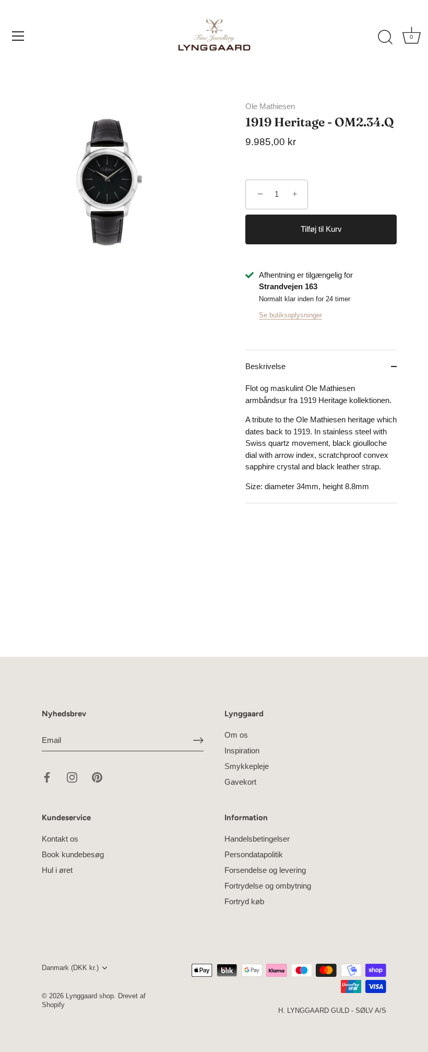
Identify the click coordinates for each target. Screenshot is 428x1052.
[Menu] (18, 36)
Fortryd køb (244, 901)
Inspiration (241, 750)
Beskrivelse (265, 366)
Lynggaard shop (90, 996)
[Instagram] (72, 776)
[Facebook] (47, 776)
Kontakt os (60, 838)
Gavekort (240, 781)
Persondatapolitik (253, 854)
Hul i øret (57, 870)
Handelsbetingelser (257, 838)
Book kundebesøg (73, 854)
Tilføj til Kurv (321, 228)
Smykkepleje (246, 766)
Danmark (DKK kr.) (70, 968)
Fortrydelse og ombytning (267, 885)
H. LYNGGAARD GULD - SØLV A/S (332, 1010)
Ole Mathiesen (270, 106)
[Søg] (385, 37)
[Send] (198, 740)
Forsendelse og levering (265, 870)
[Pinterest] (97, 776)
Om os (236, 734)
